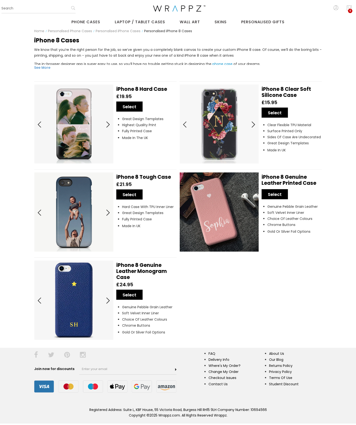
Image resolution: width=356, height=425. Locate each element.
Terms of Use (280, 377)
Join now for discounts (54, 368)
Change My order (224, 371)
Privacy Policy (280, 371)
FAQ (212, 353)
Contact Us (218, 384)
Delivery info (219, 359)
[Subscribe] (176, 369)
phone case (222, 64)
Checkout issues (222, 377)
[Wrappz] (178, 8)
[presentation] (40, 123)
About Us (276, 353)
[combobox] (38, 8)
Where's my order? (224, 365)
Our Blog (276, 359)
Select (129, 107)
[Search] (73, 10)
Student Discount (284, 384)
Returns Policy (281, 365)
